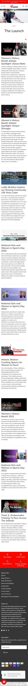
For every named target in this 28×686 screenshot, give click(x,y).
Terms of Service (6, 594)
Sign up (5, 652)
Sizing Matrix (5, 586)
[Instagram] (6, 630)
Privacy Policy (5, 591)
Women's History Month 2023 (10, 415)
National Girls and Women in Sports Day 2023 (13, 468)
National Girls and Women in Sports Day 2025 (13, 248)
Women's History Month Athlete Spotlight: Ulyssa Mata (13, 61)
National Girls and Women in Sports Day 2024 (13, 306)
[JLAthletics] (14, 6)
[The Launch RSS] (26, 39)
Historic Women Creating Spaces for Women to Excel (11, 362)
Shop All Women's (6, 580)
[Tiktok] (8, 630)
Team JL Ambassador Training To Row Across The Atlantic (13, 518)
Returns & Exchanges (7, 583)
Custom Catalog (6, 588)
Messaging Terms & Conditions (10, 596)
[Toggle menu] (1, 6)
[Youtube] (4, 630)
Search (3, 575)
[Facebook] (1, 630)
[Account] (23, 6)
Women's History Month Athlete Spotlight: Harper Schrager (10, 124)
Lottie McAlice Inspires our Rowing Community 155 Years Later (13, 190)
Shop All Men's (5, 578)
